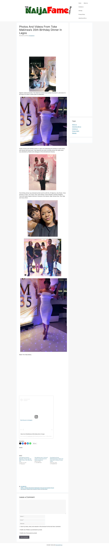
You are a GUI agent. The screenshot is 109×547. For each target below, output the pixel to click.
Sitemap (80, 10)
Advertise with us (82, 18)
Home (80, 3)
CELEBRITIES (23, 486)
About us (86, 3)
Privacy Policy (82, 14)
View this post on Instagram (26, 420)
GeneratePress (59, 545)
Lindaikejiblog (30, 436)
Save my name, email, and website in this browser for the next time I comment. (41, 526)
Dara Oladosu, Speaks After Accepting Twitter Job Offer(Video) (34, 489)
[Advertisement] (42, 47)
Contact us (81, 6)
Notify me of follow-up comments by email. (31, 529)
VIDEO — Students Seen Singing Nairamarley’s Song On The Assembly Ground (37, 487)
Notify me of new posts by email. (28, 533)
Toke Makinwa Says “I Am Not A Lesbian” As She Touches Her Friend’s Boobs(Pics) (41, 459)
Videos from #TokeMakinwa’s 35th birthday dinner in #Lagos (33, 434)
